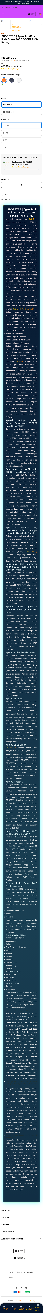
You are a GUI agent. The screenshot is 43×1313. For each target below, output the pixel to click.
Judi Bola (33, 219)
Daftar (21, 1309)
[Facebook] (2, 200)
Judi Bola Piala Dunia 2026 (24, 309)
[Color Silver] (19, 80)
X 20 (5, 147)
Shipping (12, 60)
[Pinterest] (10, 200)
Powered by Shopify (28, 1301)
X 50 (5, 140)
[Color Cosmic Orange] (4, 80)
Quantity (5, 179)
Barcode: (16, 46)
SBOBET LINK (8, 112)
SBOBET (19, 361)
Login (13, 1309)
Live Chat (37, 1309)
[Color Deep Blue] (11, 80)
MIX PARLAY (8, 104)
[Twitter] (6, 200)
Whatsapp (30, 1309)
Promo (4, 1309)
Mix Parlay (31, 552)
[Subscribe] (34, 1278)
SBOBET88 (11, 748)
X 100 (5, 133)
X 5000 (6, 125)
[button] (5, 195)
